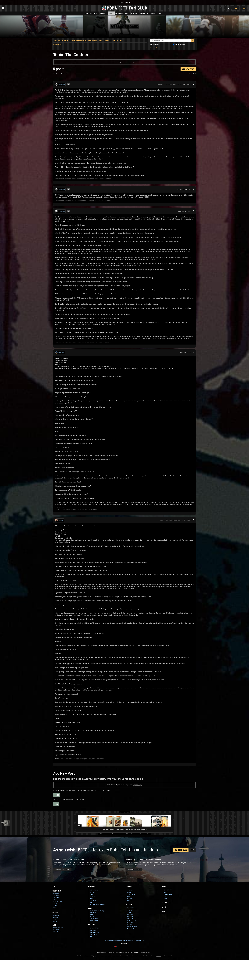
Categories (56, 895)
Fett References (94, 933)
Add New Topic (117, 40)
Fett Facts (93, 931)
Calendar (152, 13)
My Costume (56, 915)
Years (54, 907)
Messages (129, 898)
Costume (102, 13)
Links (128, 897)
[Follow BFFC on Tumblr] (124, 947)
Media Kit (166, 891)
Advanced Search (155, 48)
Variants (55, 917)
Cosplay (55, 921)
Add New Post (188, 69)
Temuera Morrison (132, 909)
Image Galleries (94, 891)
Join (244, 8)
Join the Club (181, 850)
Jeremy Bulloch (131, 928)
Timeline (55, 909)
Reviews (55, 905)
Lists (54, 899)
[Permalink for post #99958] (193, 84)
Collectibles (93, 13)
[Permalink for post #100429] (193, 520)
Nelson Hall (130, 924)
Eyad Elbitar (130, 922)
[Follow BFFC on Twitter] (121, 947)
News (126, 13)
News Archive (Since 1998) (97, 911)
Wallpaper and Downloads (97, 904)
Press (165, 893)
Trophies (129, 900)
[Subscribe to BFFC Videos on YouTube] (127, 947)
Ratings (55, 903)
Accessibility (128, 952)
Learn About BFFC (134, 869)
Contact (166, 898)
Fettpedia (134, 13)
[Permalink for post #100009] (193, 189)
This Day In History (95, 929)
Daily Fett (92, 889)
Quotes (92, 936)
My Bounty (56, 893)
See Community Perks (62, 869)
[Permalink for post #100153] (193, 352)
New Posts (66, 40)
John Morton (130, 915)
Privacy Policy (120, 952)
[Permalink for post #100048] (193, 211)
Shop (165, 897)
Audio (91, 895)
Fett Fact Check (94, 918)
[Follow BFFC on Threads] (130, 947)
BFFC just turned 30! (124, 2)
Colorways (56, 897)
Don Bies (129, 913)
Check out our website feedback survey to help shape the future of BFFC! (124, 940)
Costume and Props (132, 926)
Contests (129, 891)
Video (91, 898)
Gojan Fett (61, 84)
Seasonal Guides (94, 920)
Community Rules (102, 952)
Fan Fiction (93, 900)
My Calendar (130, 907)
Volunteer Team (168, 889)
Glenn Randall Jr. (131, 920)
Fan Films (92, 897)
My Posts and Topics (95, 40)
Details (55, 919)
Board (110, 13)
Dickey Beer (130, 918)
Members (129, 893)
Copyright (111, 952)
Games (91, 902)
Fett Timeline (93, 935)
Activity (129, 889)
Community (143, 13)
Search (107, 40)
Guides (91, 915)
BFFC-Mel (61, 352)
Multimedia (118, 13)
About (160, 13)
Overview (56, 40)
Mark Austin (130, 917)
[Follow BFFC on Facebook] (115, 947)
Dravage (60, 520)
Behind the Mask (94, 927)
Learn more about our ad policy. (141, 833)
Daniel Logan (130, 911)
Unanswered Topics (78, 40)
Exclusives (93, 913)
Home (86, 13)
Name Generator (131, 895)
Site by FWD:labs (145, 952)
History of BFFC (168, 895)
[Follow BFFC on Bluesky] (133, 947)
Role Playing (57, 45)
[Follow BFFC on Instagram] (118, 947)
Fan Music (92, 893)
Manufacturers (57, 901)
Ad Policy (136, 952)
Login (235, 8)
